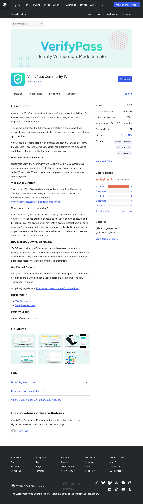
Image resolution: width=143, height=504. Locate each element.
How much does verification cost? (29, 391)
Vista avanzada (104, 161)
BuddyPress (116, 471)
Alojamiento (16, 466)
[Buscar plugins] (41, 24)
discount (127, 142)
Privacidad (16, 471)
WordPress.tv (68, 471)
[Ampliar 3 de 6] (85, 337)
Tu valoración (102, 211)
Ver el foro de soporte (107, 239)
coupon (118, 142)
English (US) (126, 135)
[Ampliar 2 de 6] (59, 337)
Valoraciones (35, 93)
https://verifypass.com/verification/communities (35, 201)
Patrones (40, 471)
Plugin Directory (18, 14)
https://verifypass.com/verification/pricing (57, 288)
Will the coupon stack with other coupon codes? (36, 400)
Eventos (89, 462)
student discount (124, 147)
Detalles (18, 93)
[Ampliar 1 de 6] (32, 337)
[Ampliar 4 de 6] (32, 354)
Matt (113, 462)
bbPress (115, 466)
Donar (89, 466)
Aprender (65, 457)
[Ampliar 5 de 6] (59, 354)
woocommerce (124, 153)
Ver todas (127, 211)
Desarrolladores (68, 466)
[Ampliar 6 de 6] (85, 354)
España (41, 486)
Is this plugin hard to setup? (25, 382)
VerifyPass (37, 81)
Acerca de (16, 457)
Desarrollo (71, 93)
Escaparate (41, 457)
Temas (39, 462)
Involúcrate (90, 457)
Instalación (54, 93)
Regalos (90, 471)
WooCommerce (23, 301)
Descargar (125, 79)
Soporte (127, 93)
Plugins (39, 466)
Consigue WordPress (127, 5)
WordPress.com (118, 457)
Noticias (15, 462)
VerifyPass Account (25, 305)
